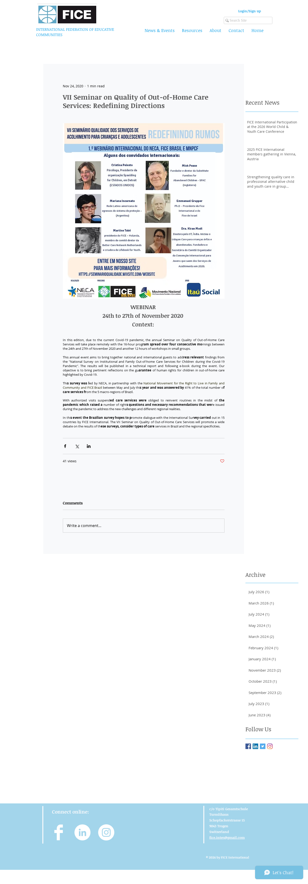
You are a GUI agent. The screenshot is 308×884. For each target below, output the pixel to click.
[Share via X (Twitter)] (77, 446)
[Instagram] (270, 746)
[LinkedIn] (255, 746)
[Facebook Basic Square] (248, 746)
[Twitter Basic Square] (262, 746)
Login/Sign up (249, 11)
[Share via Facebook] (65, 446)
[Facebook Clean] (59, 832)
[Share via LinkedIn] (88, 446)
